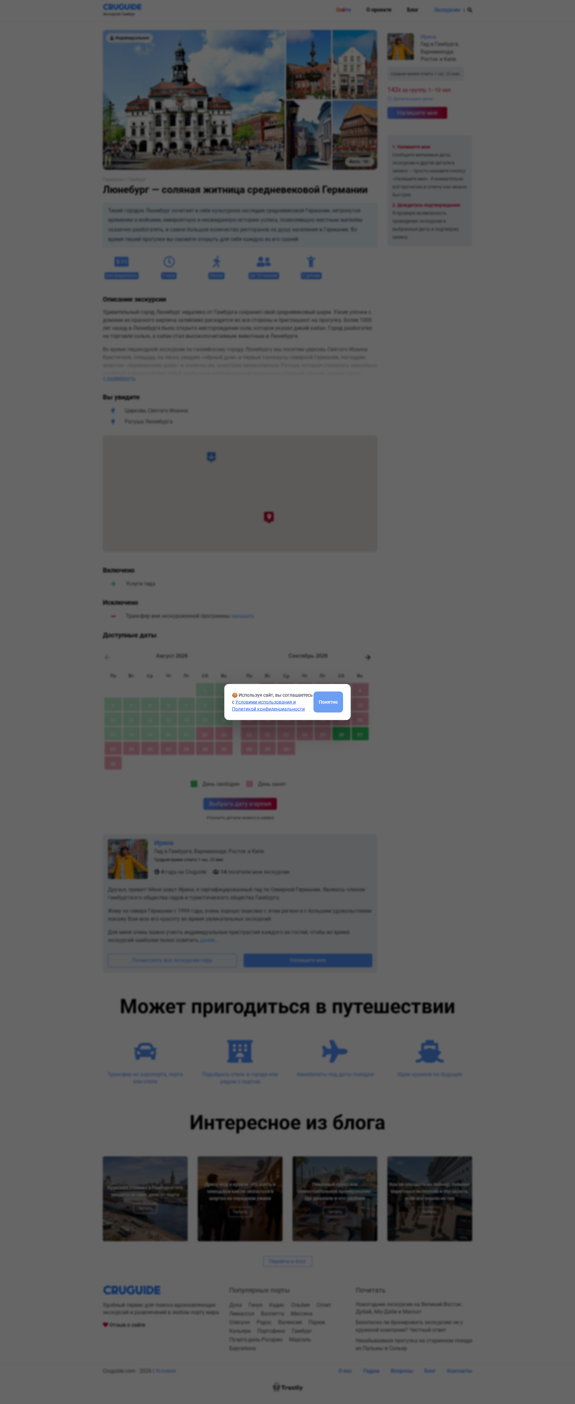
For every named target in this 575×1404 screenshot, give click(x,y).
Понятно (328, 701)
